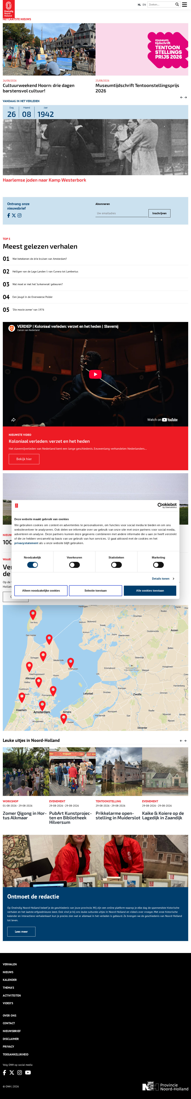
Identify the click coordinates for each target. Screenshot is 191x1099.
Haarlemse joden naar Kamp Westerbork (44, 179)
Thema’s (8, 987)
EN (144, 4)
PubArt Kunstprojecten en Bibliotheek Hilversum (24, 817)
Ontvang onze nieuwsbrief (18, 206)
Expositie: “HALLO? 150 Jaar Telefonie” (161, 815)
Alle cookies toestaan (150, 590)
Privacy (8, 1046)
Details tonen (160, 578)
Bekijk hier (24, 459)
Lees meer (21, 931)
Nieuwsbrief (12, 1031)
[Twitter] (11, 1072)
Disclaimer (11, 1039)
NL (139, 4)
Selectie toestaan (95, 590)
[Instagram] (19, 1072)
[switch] (74, 565)
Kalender (10, 980)
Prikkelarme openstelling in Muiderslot (71, 815)
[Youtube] (28, 1072)
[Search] (177, 4)
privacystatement (26, 543)
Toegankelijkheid (15, 1054)
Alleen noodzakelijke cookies (41, 590)
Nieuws (8, 972)
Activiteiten (12, 995)
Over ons (9, 1015)
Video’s (8, 1003)
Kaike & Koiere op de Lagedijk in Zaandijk (116, 815)
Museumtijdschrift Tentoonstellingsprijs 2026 (45, 87)
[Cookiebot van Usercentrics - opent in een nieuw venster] (160, 505)
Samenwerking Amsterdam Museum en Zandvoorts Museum (136, 87)
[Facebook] (4, 1072)
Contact (9, 1023)
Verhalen (10, 964)
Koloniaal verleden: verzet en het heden (49, 441)
